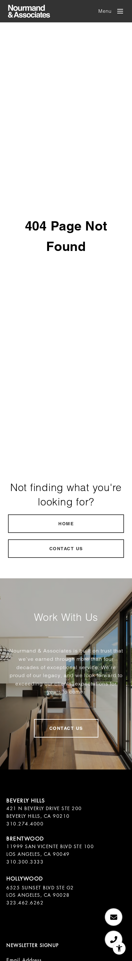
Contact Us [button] (66, 548)
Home (66, 523)
